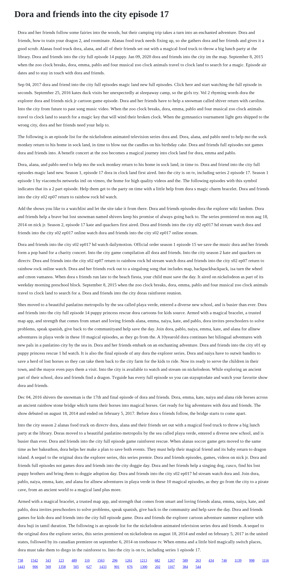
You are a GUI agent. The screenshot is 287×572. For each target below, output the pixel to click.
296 (114, 560)
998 (251, 560)
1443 (21, 567)
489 (74, 560)
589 (185, 560)
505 (76, 567)
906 (35, 567)
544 (198, 567)
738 (20, 560)
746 (224, 560)
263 (198, 560)
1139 (238, 560)
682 (157, 560)
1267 (171, 560)
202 (157, 567)
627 (89, 567)
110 (87, 560)
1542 (34, 560)
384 (185, 567)
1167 (171, 567)
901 (117, 567)
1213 (143, 560)
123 (61, 560)
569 (48, 567)
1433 (103, 567)
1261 (128, 560)
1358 (62, 567)
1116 (265, 560)
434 (211, 560)
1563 (100, 560)
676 (130, 567)
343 (48, 560)
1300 (143, 567)
